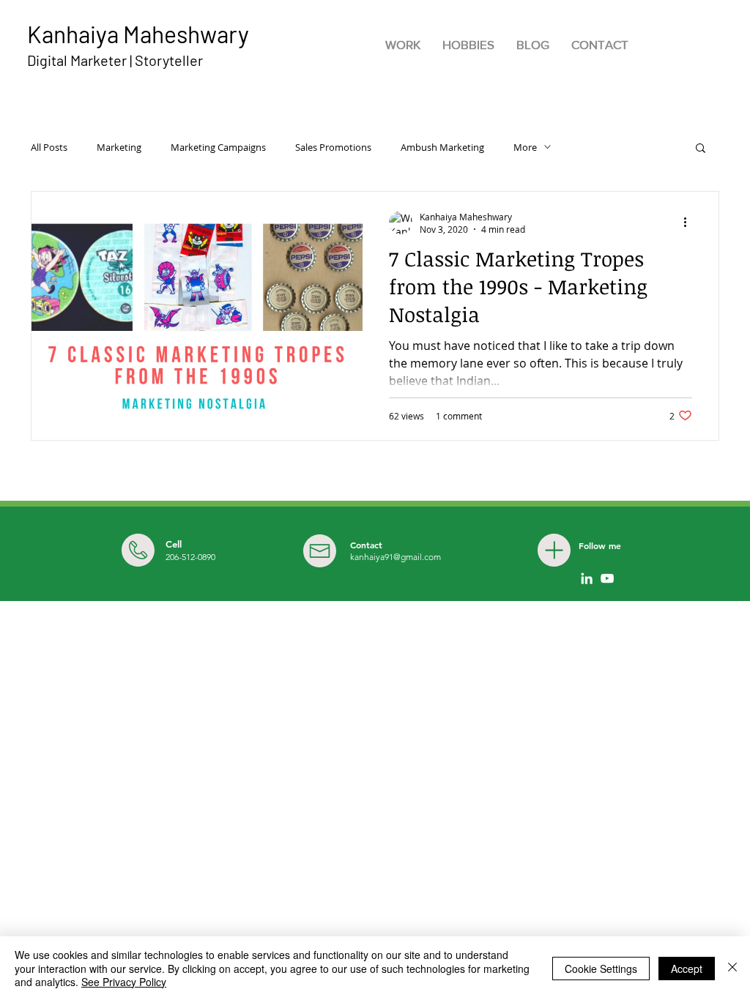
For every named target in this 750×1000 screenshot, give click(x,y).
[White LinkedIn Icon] (587, 578)
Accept (686, 968)
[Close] (732, 968)
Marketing (119, 147)
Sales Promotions (333, 147)
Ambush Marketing (442, 147)
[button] (701, 149)
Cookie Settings (601, 968)
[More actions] (690, 222)
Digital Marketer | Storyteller (115, 60)
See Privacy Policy (123, 981)
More (525, 147)
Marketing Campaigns (218, 147)
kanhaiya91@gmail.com (395, 556)
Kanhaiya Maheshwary (138, 34)
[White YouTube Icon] (607, 578)
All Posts (49, 147)
